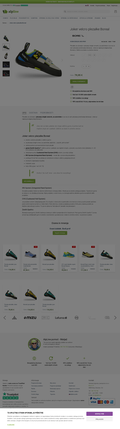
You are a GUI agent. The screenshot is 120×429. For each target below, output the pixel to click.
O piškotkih (10, 425)
